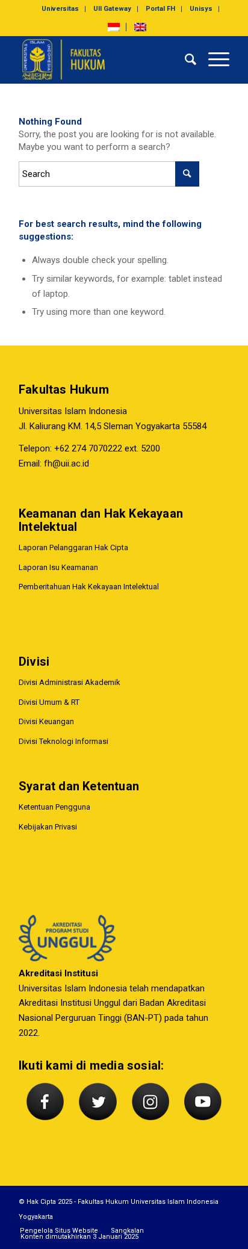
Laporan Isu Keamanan (58, 567)
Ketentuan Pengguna (54, 806)
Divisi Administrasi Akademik (69, 682)
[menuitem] (60, 9)
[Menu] (212, 60)
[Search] (184, 60)
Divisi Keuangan (46, 721)
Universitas (60, 9)
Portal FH (160, 9)
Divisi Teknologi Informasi (63, 741)
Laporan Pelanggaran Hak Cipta (73, 547)
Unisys (201, 9)
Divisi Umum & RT (49, 702)
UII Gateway (112, 9)
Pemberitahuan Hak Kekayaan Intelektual (89, 586)
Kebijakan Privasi (48, 826)
